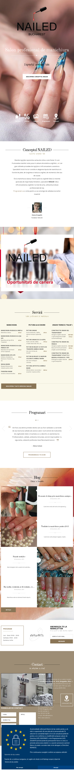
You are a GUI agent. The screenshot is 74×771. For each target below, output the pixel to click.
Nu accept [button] (19, 767)
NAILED (37, 21)
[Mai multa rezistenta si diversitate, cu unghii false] (55, 592)
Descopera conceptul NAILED (37, 77)
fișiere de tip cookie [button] (11, 762)
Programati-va (18, 191)
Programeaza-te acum (36, 455)
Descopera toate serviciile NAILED (19, 386)
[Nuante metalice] (55, 562)
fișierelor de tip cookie (12, 754)
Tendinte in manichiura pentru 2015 (55, 526)
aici (59, 163)
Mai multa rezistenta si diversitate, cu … (19, 587)
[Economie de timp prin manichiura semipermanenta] (19, 501)
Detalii (8, 610)
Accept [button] (56, 767)
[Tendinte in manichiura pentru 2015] (19, 532)
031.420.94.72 (37, 635)
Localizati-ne (67, 703)
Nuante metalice (19, 557)
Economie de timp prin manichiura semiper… (55, 496)
